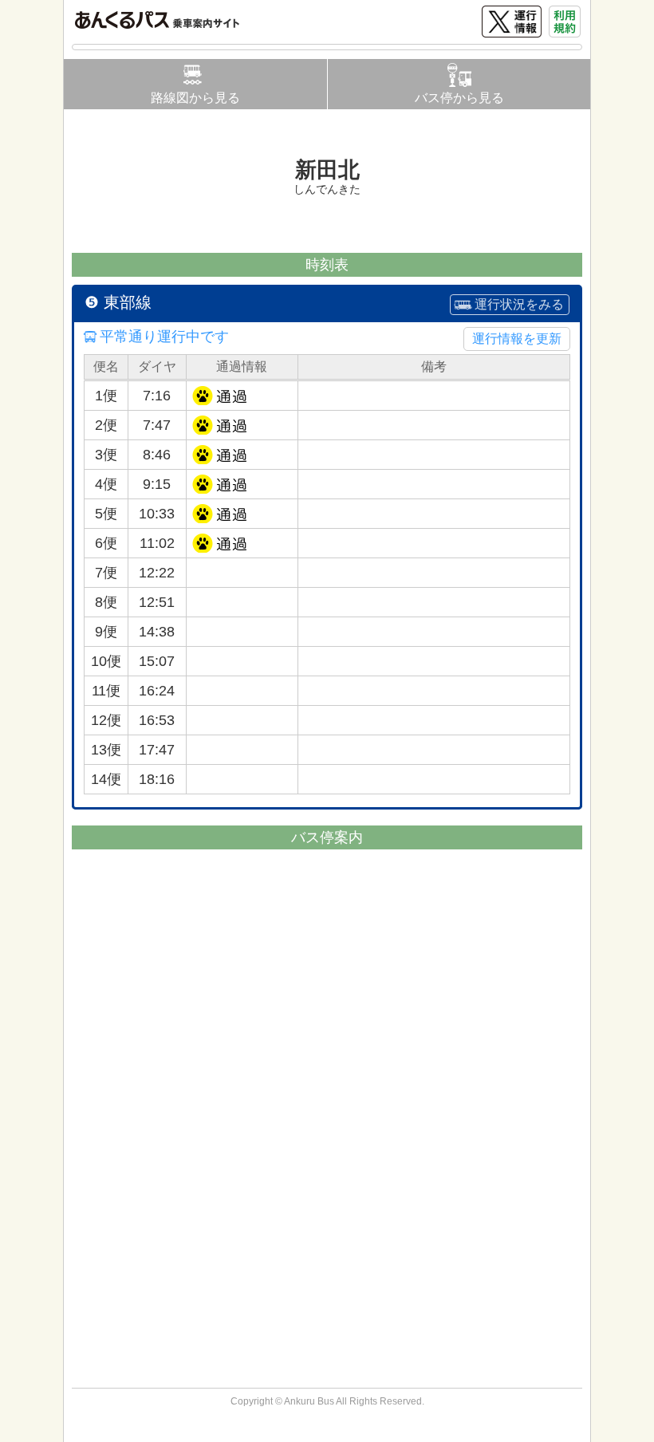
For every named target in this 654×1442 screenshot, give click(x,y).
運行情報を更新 (516, 338)
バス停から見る (459, 97)
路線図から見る (195, 97)
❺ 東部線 (118, 302)
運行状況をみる (519, 304)
